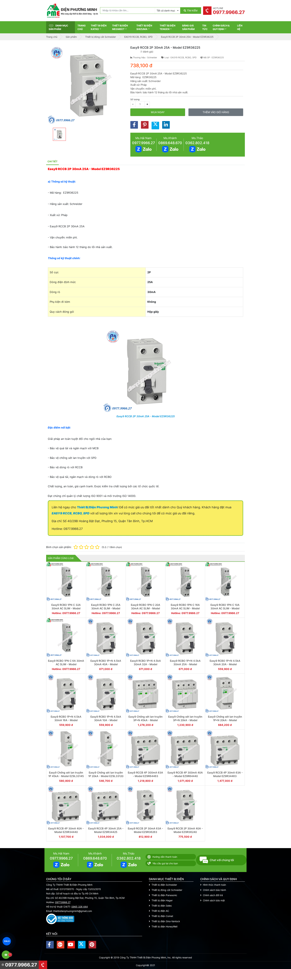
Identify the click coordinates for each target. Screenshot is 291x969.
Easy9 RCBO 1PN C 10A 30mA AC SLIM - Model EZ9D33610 (225, 608)
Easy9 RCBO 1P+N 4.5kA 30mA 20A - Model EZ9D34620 (225, 664)
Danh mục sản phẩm (58, 27)
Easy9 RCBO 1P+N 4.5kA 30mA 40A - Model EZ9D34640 (105, 664)
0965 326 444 (79, 906)
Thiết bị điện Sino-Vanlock (166, 921)
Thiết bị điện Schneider (164, 884)
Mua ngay (158, 112)
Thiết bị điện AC (160, 910)
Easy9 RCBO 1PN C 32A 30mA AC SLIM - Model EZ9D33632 (66, 608)
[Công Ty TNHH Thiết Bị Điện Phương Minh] (72, 10)
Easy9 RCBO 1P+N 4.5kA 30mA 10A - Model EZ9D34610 (105, 720)
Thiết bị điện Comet (162, 916)
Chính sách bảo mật (214, 900)
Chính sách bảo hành (214, 890)
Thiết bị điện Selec (162, 905)
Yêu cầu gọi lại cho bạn (165, 863)
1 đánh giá (147, 51)
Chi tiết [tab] (52, 161)
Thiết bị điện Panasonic (164, 895)
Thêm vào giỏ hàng (216, 112)
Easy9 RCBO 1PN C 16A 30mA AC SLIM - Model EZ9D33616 (185, 608)
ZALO (6, 941)
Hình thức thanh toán (214, 884)
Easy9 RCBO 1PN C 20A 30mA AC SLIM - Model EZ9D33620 (145, 608)
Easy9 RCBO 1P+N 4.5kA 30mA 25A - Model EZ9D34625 (185, 664)
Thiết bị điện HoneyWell (164, 926)
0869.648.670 (170, 143)
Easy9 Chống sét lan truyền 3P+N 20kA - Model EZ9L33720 (185, 720)
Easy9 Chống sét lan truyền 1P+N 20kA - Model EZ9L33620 (225, 720)
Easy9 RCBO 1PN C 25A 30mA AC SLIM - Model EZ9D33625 (105, 608)
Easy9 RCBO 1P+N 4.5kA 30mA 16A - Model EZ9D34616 (66, 720)
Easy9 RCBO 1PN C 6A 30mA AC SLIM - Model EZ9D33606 (66, 664)
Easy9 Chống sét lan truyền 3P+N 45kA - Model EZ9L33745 (145, 720)
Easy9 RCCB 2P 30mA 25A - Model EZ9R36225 (146, 416)
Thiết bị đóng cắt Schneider (167, 890)
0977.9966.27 (143, 143)
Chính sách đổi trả (213, 895)
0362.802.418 (197, 143)
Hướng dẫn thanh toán (164, 856)
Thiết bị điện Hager (162, 900)
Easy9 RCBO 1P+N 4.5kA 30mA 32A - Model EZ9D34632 (145, 664)
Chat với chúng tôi (222, 860)
